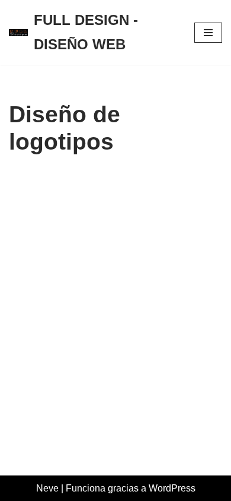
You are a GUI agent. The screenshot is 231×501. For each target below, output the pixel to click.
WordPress (172, 488)
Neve (47, 488)
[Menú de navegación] (208, 33)
